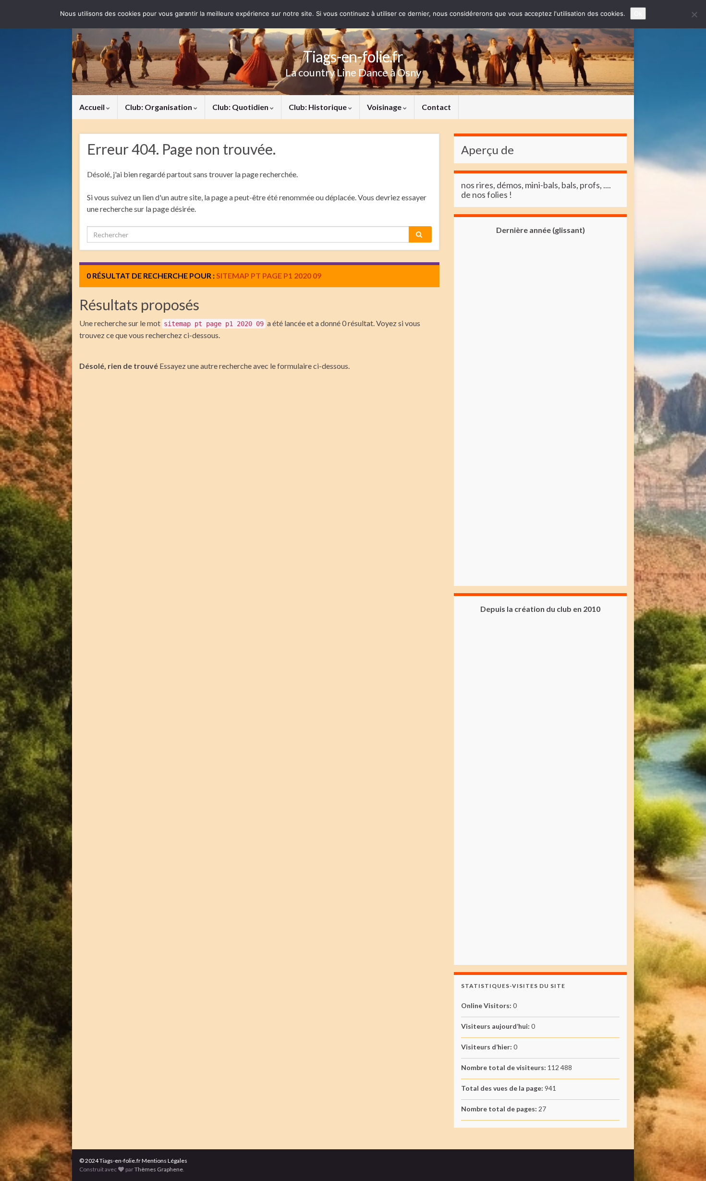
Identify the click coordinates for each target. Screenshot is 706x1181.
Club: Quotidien (241, 106)
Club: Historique (318, 106)
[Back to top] (684, 1159)
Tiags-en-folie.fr (353, 56)
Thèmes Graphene (158, 1169)
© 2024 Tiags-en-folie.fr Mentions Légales (133, 1160)
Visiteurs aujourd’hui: (496, 1026)
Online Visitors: (487, 1005)
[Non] (694, 14)
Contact (436, 106)
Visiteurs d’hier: (487, 1047)
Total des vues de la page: (503, 1088)
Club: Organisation (159, 106)
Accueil (92, 106)
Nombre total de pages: (499, 1109)
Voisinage (385, 106)
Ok (638, 13)
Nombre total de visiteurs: (504, 1067)
